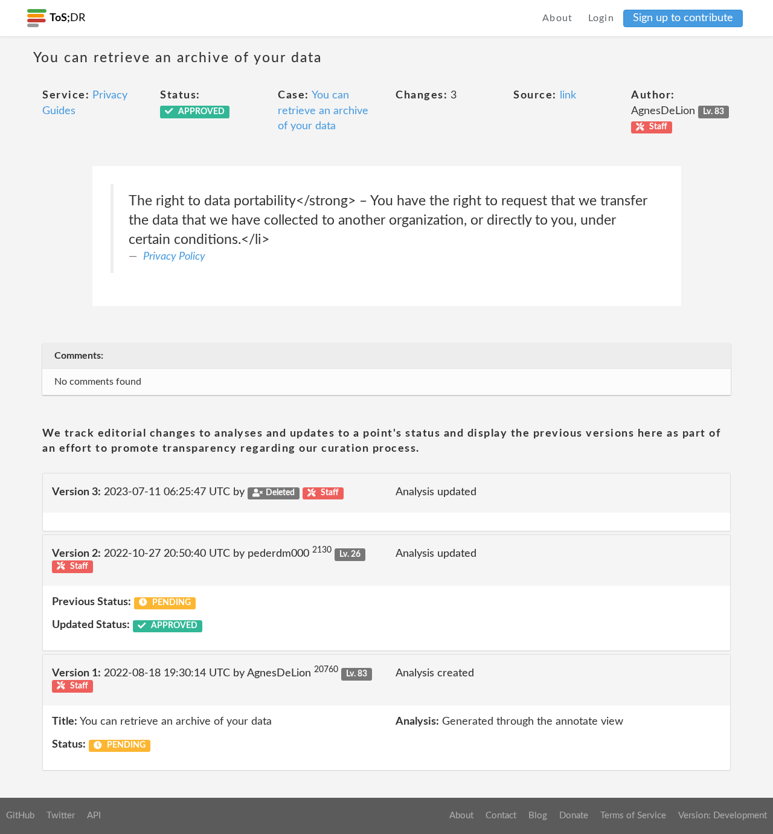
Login (601, 18)
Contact (501, 815)
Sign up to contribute (683, 18)
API (94, 815)
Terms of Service (633, 815)
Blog (537, 815)
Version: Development (722, 815)
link (568, 95)
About (557, 18)
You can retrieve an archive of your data (323, 111)
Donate (573, 815)
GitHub (20, 815)
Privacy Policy (174, 256)
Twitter (61, 815)
